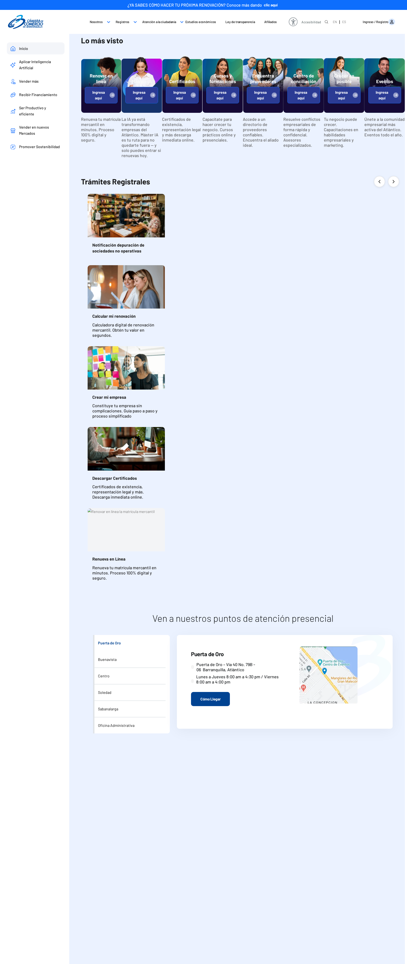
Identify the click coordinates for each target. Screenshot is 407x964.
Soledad (104, 692)
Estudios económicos (200, 22)
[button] (101, 95)
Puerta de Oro (109, 643)
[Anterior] (379, 181)
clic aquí (271, 5)
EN (335, 22)
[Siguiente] (393, 181)
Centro (104, 676)
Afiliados (270, 22)
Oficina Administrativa (116, 725)
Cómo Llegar (210, 699)
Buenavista (107, 659)
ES (344, 22)
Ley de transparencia (240, 22)
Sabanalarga (108, 709)
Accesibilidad (311, 22)
